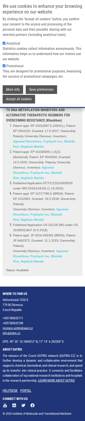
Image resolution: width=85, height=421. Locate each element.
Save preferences (41, 89)
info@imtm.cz (11, 333)
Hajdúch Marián (32, 146)
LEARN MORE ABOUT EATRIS (56, 381)
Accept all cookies (19, 99)
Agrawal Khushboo (27, 141)
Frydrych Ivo (52, 141)
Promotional (15, 66)
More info (13, 89)
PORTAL (25, 391)
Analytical (13, 43)
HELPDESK (10, 391)
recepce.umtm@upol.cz (18, 328)
